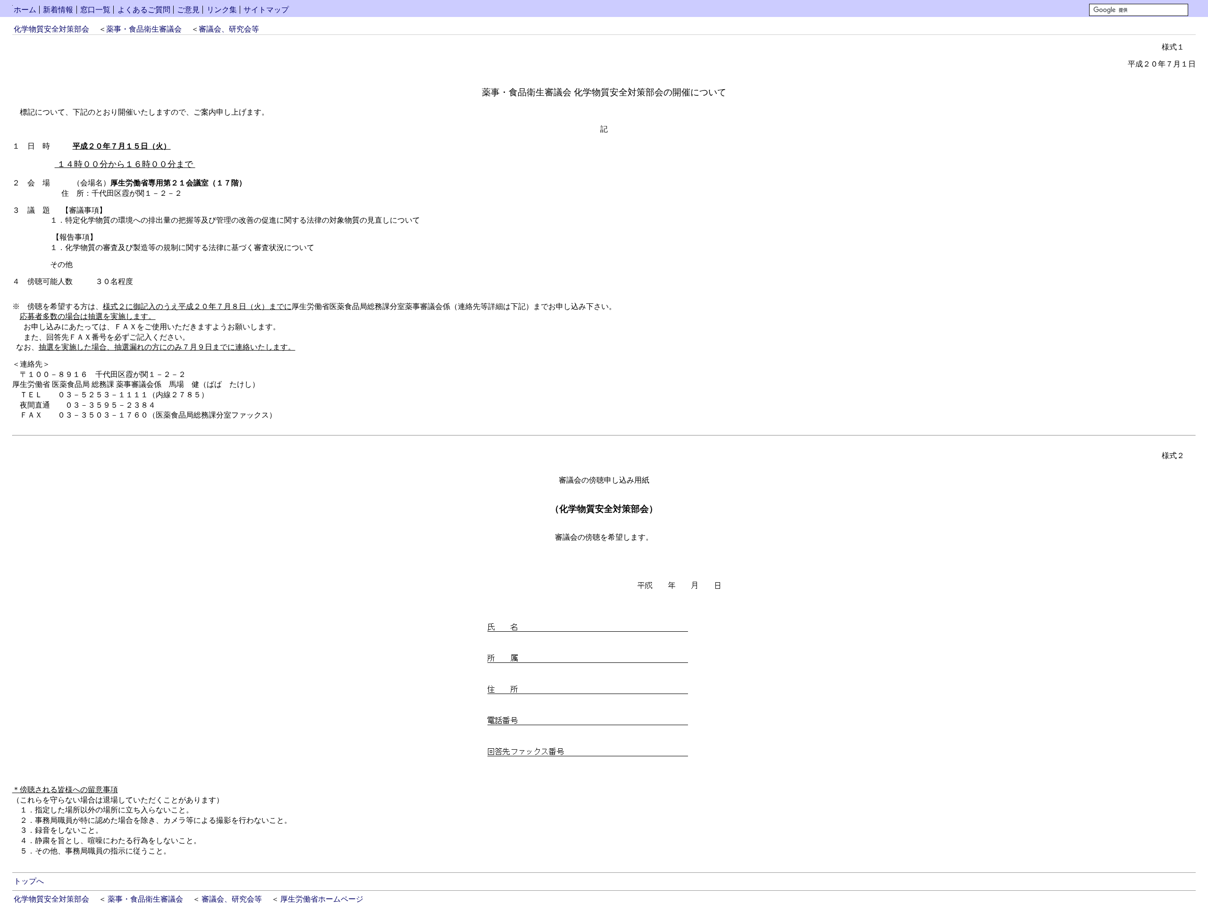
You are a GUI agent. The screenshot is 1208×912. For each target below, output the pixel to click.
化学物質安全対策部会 (51, 29)
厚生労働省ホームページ (321, 899)
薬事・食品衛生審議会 (144, 29)
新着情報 (58, 10)
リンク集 (222, 10)
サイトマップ (266, 10)
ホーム (25, 10)
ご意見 (188, 10)
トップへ (29, 881)
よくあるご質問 (143, 10)
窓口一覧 (95, 10)
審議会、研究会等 (229, 29)
